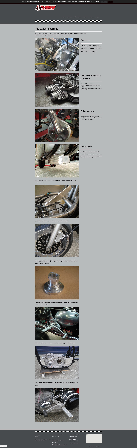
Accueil (63, 17)
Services (69, 17)
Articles (85, 17)
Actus (91, 17)
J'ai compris (103, 1)
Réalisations (77, 17)
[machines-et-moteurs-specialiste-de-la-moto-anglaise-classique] (45, 7)
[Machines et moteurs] (68, 431)
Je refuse (110, 1)
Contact (97, 17)
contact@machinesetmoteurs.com (75, 444)
